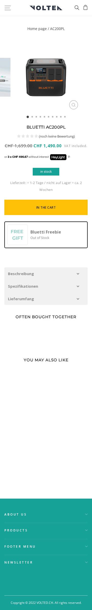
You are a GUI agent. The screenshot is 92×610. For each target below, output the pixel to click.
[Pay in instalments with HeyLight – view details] (69, 157)
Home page (37, 28)
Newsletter (18, 562)
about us (15, 514)
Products (16, 530)
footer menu (20, 546)
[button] (46, 273)
